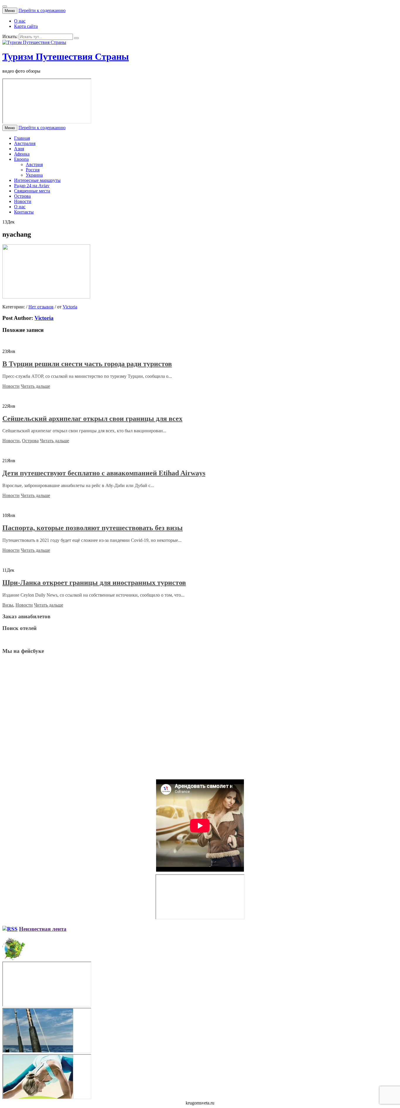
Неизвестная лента (42, 929)
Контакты (24, 211)
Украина (34, 175)
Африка (22, 153)
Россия (33, 169)
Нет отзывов (41, 306)
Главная (22, 138)
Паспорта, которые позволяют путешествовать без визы (92, 528)
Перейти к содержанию (42, 10)
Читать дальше (35, 386)
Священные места (32, 190)
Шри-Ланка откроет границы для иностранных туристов (94, 582)
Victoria (70, 306)
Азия (19, 148)
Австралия (24, 143)
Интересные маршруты (37, 180)
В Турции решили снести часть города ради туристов (87, 364)
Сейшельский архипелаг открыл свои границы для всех (92, 418)
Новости (22, 201)
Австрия (34, 164)
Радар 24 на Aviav (31, 185)
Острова (22, 196)
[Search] (76, 38)
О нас (19, 20)
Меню (10, 10)
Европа (21, 159)
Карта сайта (26, 26)
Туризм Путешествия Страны (65, 56)
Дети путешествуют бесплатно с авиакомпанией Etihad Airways (103, 473)
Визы (7, 604)
